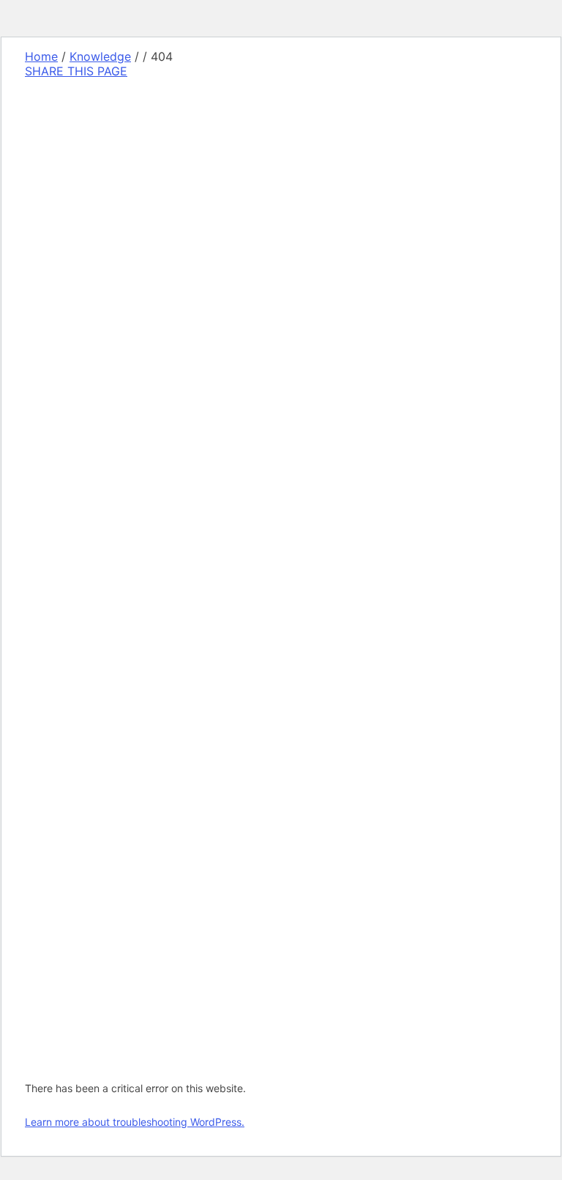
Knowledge (100, 56)
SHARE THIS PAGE (76, 71)
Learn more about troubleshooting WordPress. (134, 1122)
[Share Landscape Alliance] (125, 448)
